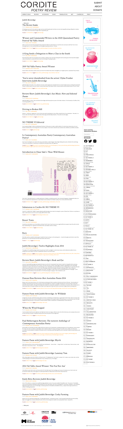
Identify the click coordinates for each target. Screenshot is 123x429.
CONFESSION (89, 270)
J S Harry (59, 145)
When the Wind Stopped (33, 307)
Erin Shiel (56, 253)
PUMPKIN (89, 326)
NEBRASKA (89, 356)
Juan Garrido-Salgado (63, 333)
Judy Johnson (76, 145)
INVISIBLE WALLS (91, 169)
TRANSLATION (63, 14)
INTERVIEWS (28, 88)
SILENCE (88, 320)
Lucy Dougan (42, 334)
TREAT (88, 172)
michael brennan (48, 334)
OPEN (87, 190)
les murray (24, 146)
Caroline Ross (45, 253)
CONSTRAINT (90, 309)
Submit (98, 2)
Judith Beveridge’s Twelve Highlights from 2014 (43, 246)
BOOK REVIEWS (29, 103)
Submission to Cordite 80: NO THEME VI (40, 207)
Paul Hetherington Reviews (46, 322)
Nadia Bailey (28, 254)
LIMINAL (88, 187)
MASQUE (88, 329)
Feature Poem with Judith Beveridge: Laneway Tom (44, 353)
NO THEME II (89, 332)
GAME (87, 202)
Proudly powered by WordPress (94, 425)
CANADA (88, 306)
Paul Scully (38, 254)
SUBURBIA (88, 252)
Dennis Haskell (44, 333)
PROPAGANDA (92, 214)
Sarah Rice (59, 48)
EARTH (87, 220)
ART (72, 14)
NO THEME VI (89, 264)
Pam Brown (41, 146)
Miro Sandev (74, 253)
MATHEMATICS (89, 255)
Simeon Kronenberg (49, 254)
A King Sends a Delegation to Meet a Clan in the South (46, 53)
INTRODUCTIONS (29, 201)
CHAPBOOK (80, 14)
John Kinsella (50, 333)
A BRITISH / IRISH (91, 300)
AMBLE (88, 199)
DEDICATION (89, 184)
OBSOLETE (89, 303)
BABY (87, 175)
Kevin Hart (28, 334)
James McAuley (64, 145)
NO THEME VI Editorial (33, 122)
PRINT (88, 14)
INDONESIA (89, 341)
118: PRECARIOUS (29, 32)
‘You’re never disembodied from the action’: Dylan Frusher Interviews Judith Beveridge (47, 79)
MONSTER (88, 231)
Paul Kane (58, 272)
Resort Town (28, 220)
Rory (24, 233)
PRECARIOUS (90, 154)
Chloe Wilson (38, 373)
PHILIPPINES (88, 249)
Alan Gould (35, 145)
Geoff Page (52, 288)
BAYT (86, 223)
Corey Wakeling (34, 139)
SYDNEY (88, 353)
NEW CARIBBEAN (90, 261)
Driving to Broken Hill (32, 109)
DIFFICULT (88, 243)
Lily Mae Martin (52, 201)
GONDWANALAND (91, 323)
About (98, 6)
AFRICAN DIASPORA (91, 234)
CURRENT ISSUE (26, 14)
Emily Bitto (38, 389)
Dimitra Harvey (51, 253)
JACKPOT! (89, 350)
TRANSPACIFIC (90, 338)
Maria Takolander (34, 262)
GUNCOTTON (29, 48)
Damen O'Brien (36, 68)
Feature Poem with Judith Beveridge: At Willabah (44, 293)
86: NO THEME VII (29, 116)
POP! (87, 178)
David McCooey (35, 98)
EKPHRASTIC (90, 267)
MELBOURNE (90, 315)
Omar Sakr (58, 201)
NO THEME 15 (90, 146)
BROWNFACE (89, 208)
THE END (88, 285)
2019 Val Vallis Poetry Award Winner (38, 66)
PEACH (87, 226)
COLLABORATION (91, 312)
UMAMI (88, 291)
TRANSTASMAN (90, 294)
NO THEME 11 (90, 193)
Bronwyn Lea (38, 272)
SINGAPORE (88, 211)
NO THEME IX (89, 217)
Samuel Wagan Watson (72, 288)
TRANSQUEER (89, 240)
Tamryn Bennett (51, 72)
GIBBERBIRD (89, 347)
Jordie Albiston (56, 333)
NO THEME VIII (89, 229)
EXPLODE (88, 273)
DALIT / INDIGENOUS (92, 276)
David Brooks (38, 333)
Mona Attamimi (45, 347)
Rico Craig (43, 254)
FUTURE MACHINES (91, 279)
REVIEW (36, 14)
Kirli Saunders (34, 42)
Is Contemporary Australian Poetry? (48, 136)
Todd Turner (56, 254)
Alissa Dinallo (39, 201)
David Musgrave (54, 145)
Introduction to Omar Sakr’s (43, 152)
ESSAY (54, 14)
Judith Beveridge (40, 32)
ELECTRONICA (90, 362)
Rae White (55, 48)
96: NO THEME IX (29, 61)
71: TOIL (28, 240)
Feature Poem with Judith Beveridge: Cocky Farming (45, 394)
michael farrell (64, 288)
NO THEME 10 (90, 205)
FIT (87, 151)
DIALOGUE (89, 149)
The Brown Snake (30, 25)
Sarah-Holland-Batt (58, 373)
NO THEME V (88, 282)
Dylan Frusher (33, 82)
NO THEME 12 (90, 181)
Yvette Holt (57, 72)
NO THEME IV (90, 297)
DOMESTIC (88, 237)
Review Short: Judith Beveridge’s (49, 95)
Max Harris (36, 146)
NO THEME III (89, 317)
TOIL (87, 288)
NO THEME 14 (90, 157)
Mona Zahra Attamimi (36, 342)
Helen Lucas (38, 48)
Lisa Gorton (36, 334)
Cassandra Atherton (40, 288)
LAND (86, 258)
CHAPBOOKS (28, 253)
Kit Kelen (32, 334)
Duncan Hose (35, 280)
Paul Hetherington (47, 146)
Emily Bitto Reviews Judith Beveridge (38, 379)
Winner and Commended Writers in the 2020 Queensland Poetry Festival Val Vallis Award (50, 39)
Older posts (25, 23)
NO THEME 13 (90, 166)
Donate (97, 10)
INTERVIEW (45, 14)
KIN (87, 196)
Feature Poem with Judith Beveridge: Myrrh (41, 340)
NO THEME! (89, 359)
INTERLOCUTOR (90, 344)
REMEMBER (89, 160)
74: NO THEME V (29, 227)
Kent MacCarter (45, 214)
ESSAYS (27, 129)
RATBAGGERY (90, 335)
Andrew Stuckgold (38, 253)
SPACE (88, 163)
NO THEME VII (89, 246)
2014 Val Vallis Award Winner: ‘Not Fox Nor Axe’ (43, 366)
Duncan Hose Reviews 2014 (44, 278)
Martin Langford (30, 146)
